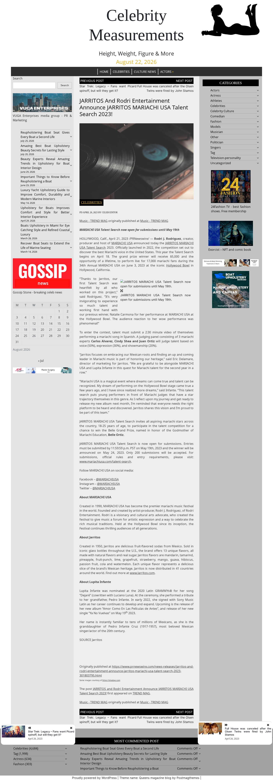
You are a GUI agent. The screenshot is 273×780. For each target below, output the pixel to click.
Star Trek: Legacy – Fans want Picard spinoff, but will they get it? (51, 733)
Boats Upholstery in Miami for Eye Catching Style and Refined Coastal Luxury (45, 229)
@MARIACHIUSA (107, 479)
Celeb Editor (110, 212)
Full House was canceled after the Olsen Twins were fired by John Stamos (248, 731)
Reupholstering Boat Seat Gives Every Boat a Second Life (119, 748)
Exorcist (214, 250)
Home (104, 72)
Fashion (215, 121)
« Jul (41, 361)
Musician (216, 132)
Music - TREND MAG (93, 221)
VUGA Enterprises (26, 116)
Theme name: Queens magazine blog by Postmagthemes (159, 778)
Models (215, 127)
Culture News (145, 72)
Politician (216, 142)
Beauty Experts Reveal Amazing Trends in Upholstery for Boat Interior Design (45, 163)
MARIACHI (122, 243)
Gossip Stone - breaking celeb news (37, 292)
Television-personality (225, 158)
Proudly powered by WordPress (94, 778)
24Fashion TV (220, 207)
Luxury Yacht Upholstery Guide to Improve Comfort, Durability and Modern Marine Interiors (45, 194)
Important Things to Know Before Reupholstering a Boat (119, 768)
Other (214, 137)
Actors (165, 72)
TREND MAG (141, 693)
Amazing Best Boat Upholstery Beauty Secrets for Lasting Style (123, 754)
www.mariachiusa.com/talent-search (105, 461)
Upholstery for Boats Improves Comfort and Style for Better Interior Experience (45, 212)
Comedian (217, 116)
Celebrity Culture (222, 111)
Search (17, 78)
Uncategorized (220, 163)
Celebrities (121, 72)
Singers (215, 147)
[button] (155, 284)
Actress (215, 95)
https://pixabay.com (111, 680)
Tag (212, 153)
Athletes (216, 101)
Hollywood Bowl (178, 265)
